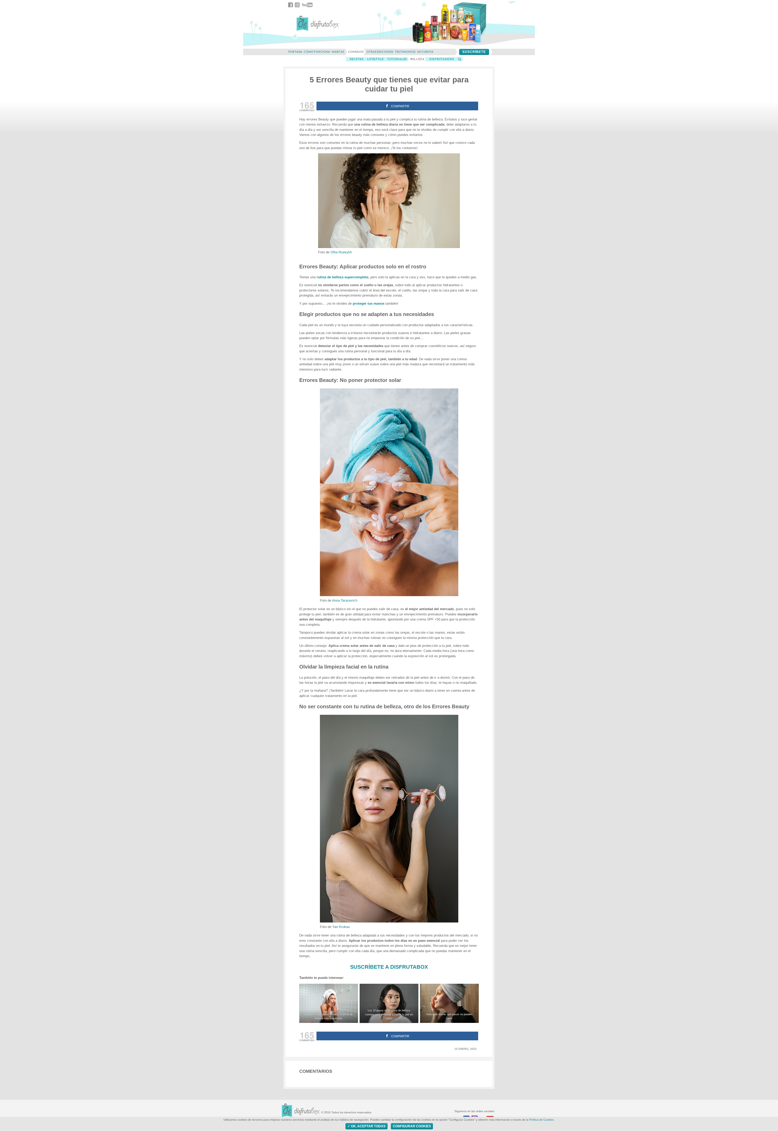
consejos (356, 52)
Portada (295, 52)
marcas (338, 52)
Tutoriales (397, 59)
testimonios (405, 52)
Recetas (357, 59)
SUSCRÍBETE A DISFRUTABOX (389, 967)
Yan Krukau (341, 927)
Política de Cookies (541, 1119)
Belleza (417, 59)
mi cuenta (425, 52)
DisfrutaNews (441, 59)
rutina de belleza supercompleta (342, 277)
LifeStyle (375, 59)
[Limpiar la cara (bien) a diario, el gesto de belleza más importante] (328, 1003)
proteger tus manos (368, 303)
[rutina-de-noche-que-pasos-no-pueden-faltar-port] (449, 1003)
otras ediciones (380, 52)
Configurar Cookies (412, 1126)
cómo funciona (317, 52)
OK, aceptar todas (368, 1126)
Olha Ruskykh (341, 252)
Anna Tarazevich (344, 600)
